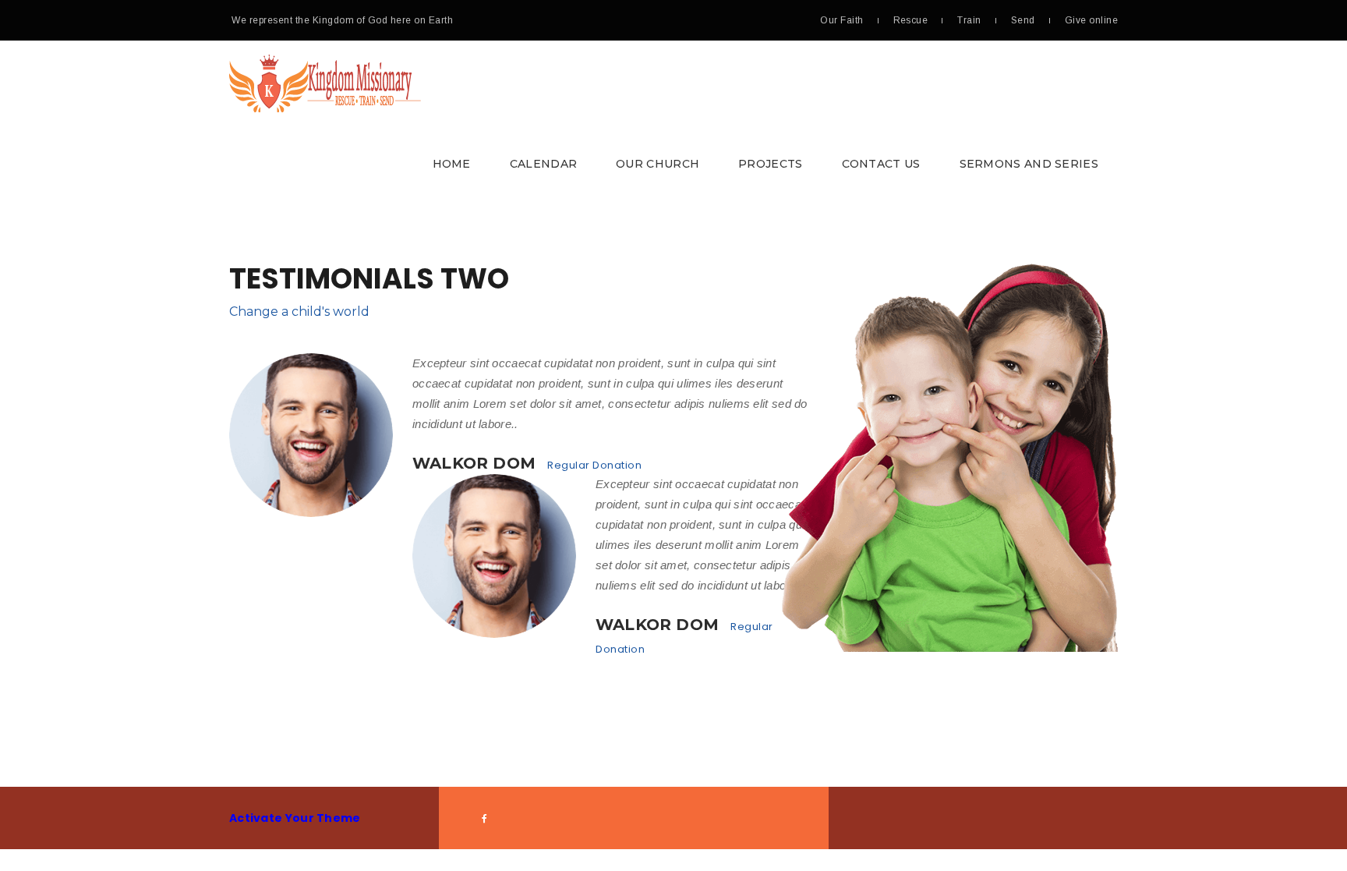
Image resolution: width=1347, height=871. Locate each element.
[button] (673, 121)
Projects (770, 164)
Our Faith (841, 20)
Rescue (910, 20)
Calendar (543, 164)
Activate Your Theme (295, 818)
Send (1023, 20)
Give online (1091, 20)
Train (969, 20)
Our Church (657, 164)
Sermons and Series (1029, 164)
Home (452, 164)
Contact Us (881, 164)
